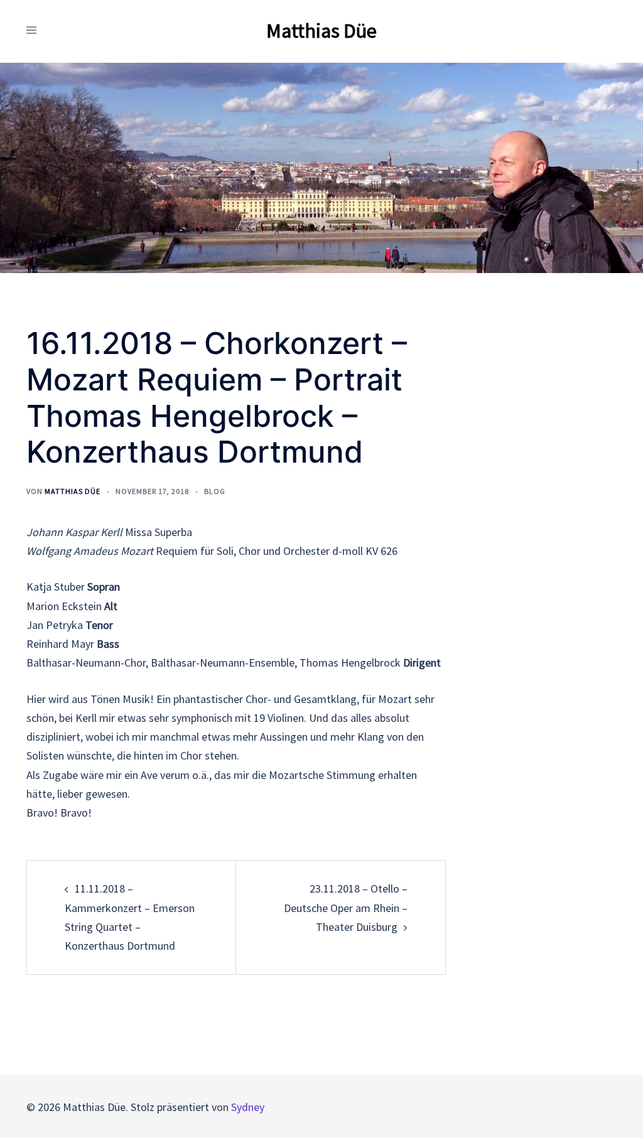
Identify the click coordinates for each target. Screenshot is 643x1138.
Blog (214, 491)
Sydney (247, 1107)
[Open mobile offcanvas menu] (31, 31)
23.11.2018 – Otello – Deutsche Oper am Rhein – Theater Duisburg (346, 907)
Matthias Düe (321, 30)
